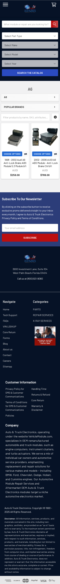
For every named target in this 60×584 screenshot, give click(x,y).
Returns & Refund (40, 394)
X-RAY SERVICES (42, 320)
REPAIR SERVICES (43, 315)
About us (7, 349)
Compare (25, 154)
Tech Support (10, 315)
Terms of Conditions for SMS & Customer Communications (16, 406)
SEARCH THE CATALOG (30, 72)
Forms (6, 337)
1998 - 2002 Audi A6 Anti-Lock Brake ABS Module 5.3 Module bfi (15, 163)
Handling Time (38, 388)
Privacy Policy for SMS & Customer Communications (14, 392)
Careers (7, 360)
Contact (7, 354)
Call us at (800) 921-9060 (30, 278)
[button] (55, 117)
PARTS (37, 309)
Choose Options (12, 154)
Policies (9, 415)
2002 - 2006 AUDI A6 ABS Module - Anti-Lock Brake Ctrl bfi (45, 163)
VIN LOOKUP (9, 326)
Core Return (9, 332)
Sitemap (7, 366)
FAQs (5, 320)
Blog (5, 343)
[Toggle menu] (5, 5)
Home (6, 309)
